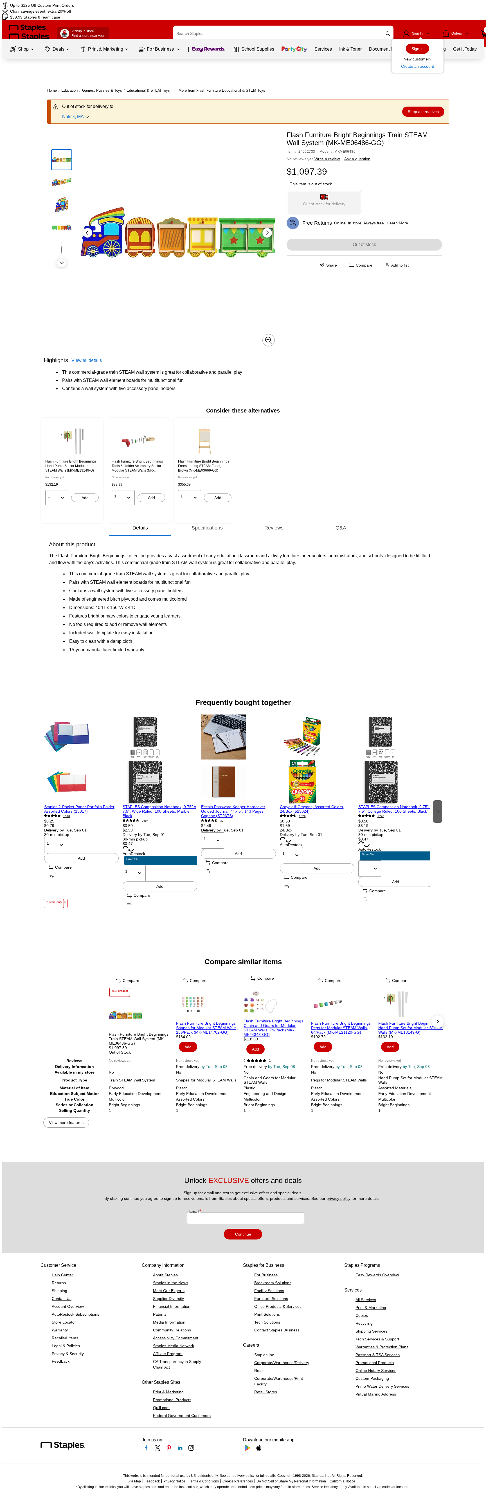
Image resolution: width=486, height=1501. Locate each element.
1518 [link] (66, 816)
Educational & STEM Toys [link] (148, 90)
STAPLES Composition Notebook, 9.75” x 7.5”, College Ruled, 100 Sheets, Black (395, 808)
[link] (82, 5)
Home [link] (52, 90)
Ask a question (357, 159)
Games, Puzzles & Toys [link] (102, 90)
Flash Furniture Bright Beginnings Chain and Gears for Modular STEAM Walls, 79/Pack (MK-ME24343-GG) (273, 1028)
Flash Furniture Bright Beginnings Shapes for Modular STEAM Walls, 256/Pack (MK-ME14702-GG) (206, 1028)
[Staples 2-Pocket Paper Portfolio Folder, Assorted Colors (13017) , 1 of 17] (81, 759)
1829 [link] (302, 816)
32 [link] (222, 820)
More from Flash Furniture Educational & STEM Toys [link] (222, 90)
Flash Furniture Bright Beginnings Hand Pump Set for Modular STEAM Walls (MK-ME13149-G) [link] (70, 465)
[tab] (140, 528)
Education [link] (69, 90)
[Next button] (61, 262)
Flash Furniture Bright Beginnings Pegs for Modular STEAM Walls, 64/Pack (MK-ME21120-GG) (341, 1028)
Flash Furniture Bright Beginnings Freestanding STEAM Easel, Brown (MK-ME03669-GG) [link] (203, 465)
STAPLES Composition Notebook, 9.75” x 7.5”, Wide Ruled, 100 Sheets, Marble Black (159, 811)
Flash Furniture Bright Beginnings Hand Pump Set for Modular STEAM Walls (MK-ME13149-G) (410, 1028)
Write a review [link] (327, 159)
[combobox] (283, 33)
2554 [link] (145, 820)
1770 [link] (380, 816)
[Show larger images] (268, 340)
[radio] (324, 201)
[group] (72, 464)
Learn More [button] (397, 223)
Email (194, 1211)
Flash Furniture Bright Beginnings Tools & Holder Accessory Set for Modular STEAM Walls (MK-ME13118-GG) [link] (137, 466)
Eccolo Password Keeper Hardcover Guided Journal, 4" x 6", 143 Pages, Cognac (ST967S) (233, 811)
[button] (388, 34)
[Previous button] (87, 233)
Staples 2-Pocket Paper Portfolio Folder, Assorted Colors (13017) (79, 808)
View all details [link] (86, 360)
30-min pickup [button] (56, 834)
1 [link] (270, 1061)
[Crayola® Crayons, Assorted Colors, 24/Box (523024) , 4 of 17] (317, 759)
